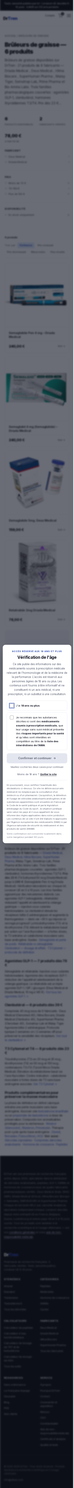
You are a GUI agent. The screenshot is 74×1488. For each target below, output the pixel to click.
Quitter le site (48, 774)
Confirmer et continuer (37, 758)
